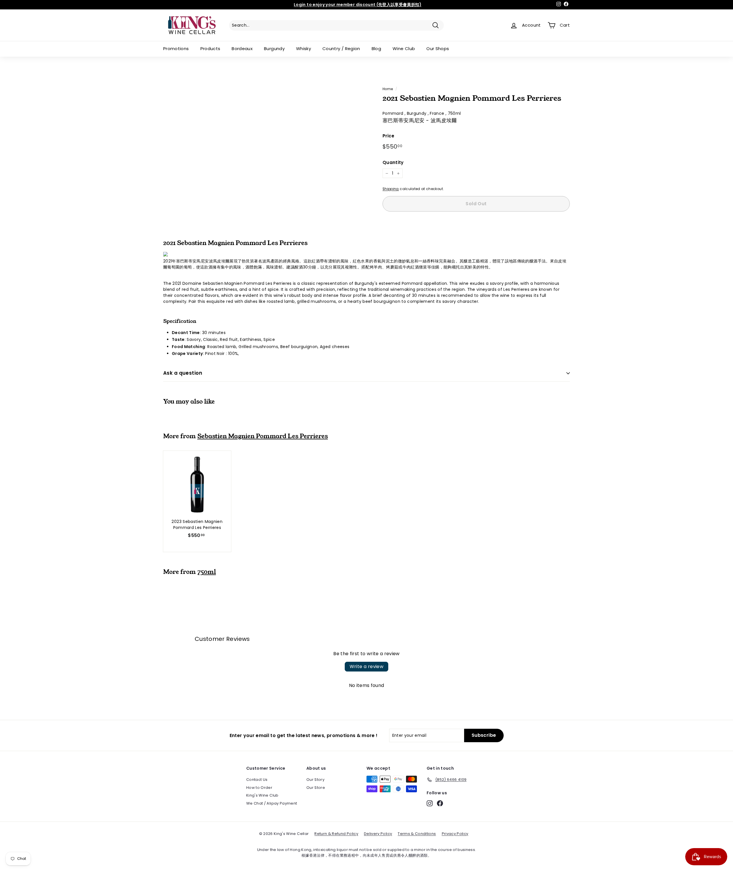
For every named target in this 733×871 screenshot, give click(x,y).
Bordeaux (242, 49)
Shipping (391, 189)
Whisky (303, 49)
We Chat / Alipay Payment (271, 803)
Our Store (315, 787)
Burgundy (274, 49)
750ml (454, 113)
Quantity (393, 162)
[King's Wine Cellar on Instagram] (430, 803)
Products (210, 49)
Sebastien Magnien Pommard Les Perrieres (262, 436)
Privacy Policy (455, 833)
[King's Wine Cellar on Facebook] (440, 803)
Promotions (176, 49)
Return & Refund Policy (336, 833)
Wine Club (404, 49)
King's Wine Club (262, 795)
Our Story (315, 779)
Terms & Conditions (417, 833)
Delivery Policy (378, 833)
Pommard (394, 113)
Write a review (367, 666)
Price (389, 136)
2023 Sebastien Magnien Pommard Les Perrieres (197, 524)
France (437, 113)
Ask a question (182, 373)
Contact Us (257, 779)
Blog (376, 49)
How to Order (259, 787)
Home (388, 89)
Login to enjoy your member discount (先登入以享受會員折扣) (357, 4)
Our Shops (437, 49)
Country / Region (341, 49)
